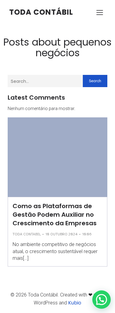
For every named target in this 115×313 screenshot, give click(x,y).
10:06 (87, 234)
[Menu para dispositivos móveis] (100, 12)
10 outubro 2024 (61, 234)
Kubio (74, 302)
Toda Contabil (27, 234)
